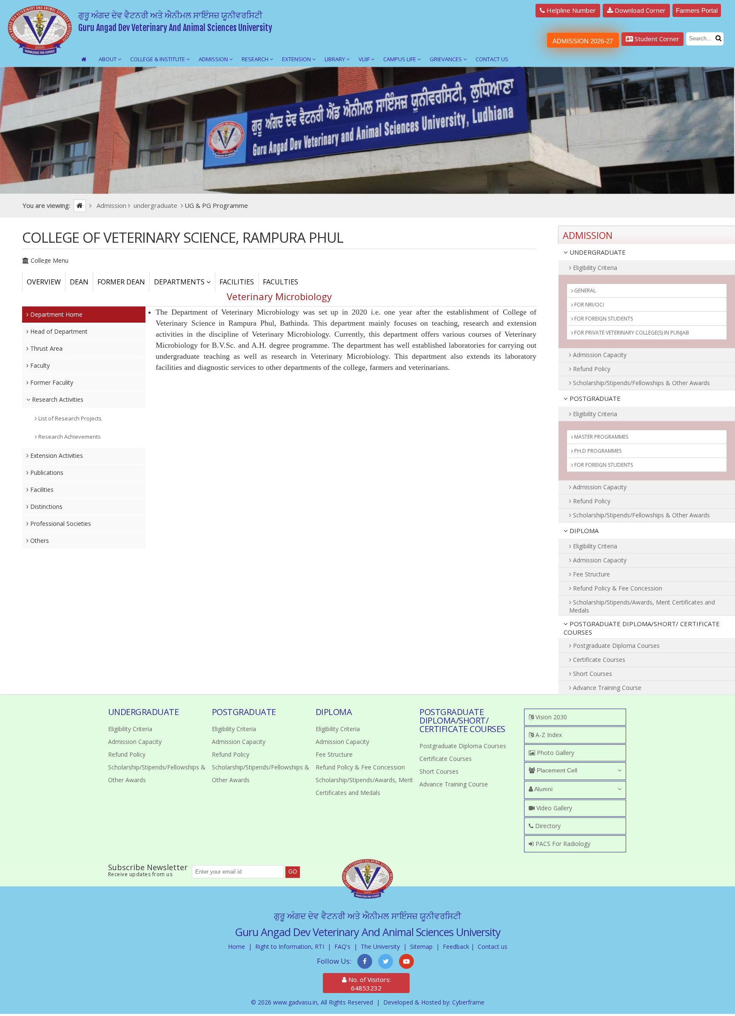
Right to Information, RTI (289, 946)
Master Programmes (600, 436)
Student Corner (656, 38)
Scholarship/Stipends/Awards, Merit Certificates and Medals (642, 606)
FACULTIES (280, 282)
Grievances (446, 59)
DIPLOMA (583, 530)
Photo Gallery (554, 753)
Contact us (492, 946)
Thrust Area (45, 348)
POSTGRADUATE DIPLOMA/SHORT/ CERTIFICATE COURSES (642, 627)
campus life (400, 59)
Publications (45, 472)
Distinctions (45, 506)
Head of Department (58, 331)
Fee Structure (590, 574)
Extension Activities (55, 455)
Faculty (39, 365)
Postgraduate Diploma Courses (615, 645)
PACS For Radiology (562, 844)
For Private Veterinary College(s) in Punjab (631, 332)
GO (292, 871)
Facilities (41, 489)
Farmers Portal (697, 10)
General (584, 290)
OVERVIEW (44, 282)
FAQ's (342, 946)
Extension (297, 59)
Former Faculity (50, 382)
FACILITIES (236, 282)
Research (256, 59)
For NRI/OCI (588, 304)
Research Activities (56, 399)
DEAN (79, 282)
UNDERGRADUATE (597, 252)
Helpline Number (570, 10)
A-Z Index (548, 735)
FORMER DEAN (121, 282)
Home (236, 946)
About (108, 59)
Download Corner (639, 10)
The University (380, 946)
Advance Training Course (606, 688)
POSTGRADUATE (594, 398)
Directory (547, 826)
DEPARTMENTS (180, 282)
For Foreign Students (603, 318)
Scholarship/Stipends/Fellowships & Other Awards (640, 383)
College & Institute (158, 59)
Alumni (543, 789)
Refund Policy (590, 369)
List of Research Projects (69, 418)
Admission (214, 59)
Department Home (55, 314)
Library (335, 59)
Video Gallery (553, 808)
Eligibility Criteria (594, 268)
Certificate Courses (598, 660)
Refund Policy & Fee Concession (616, 588)
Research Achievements (69, 436)
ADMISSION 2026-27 (583, 41)
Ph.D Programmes (597, 450)
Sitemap (421, 946)
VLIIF (365, 59)
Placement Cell (556, 770)
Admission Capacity (599, 355)
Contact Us (492, 59)
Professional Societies (59, 523)
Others (38, 540)
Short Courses (591, 674)
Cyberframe (468, 1002)
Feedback (456, 946)
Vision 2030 (550, 717)
